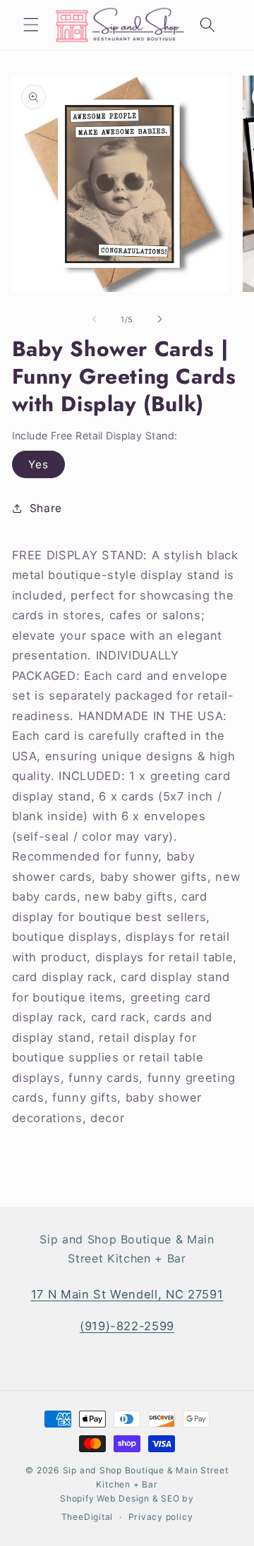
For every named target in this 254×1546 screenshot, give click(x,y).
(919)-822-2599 (127, 1326)
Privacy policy (160, 1516)
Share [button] (46, 508)
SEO (171, 1498)
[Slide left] (94, 319)
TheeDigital (87, 1516)
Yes (38, 464)
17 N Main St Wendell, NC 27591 (127, 1294)
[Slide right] (159, 319)
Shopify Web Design (105, 1498)
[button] (31, 25)
